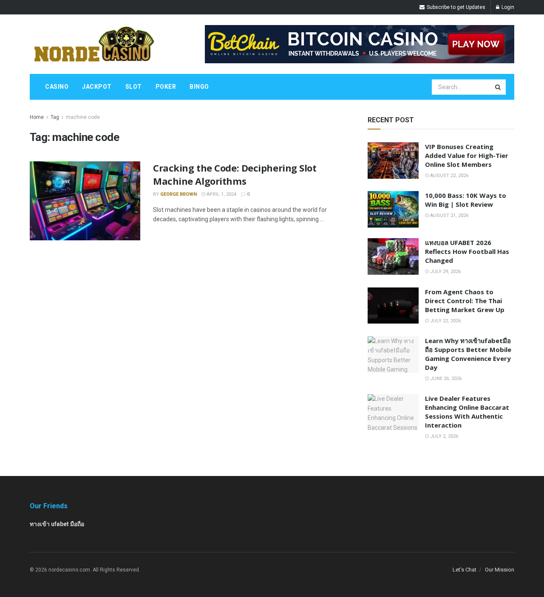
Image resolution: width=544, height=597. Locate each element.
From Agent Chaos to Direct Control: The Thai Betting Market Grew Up (464, 300)
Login (507, 7)
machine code (83, 117)
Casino (56, 86)
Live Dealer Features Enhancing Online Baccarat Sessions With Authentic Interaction (467, 411)
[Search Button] (498, 87)
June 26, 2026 (445, 378)
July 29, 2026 (445, 271)
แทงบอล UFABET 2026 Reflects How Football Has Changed (467, 251)
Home (37, 117)
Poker (166, 86)
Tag (55, 117)
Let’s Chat (464, 569)
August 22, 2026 (448, 175)
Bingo (199, 86)
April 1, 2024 (220, 194)
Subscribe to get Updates (455, 7)
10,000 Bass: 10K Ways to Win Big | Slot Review (465, 199)
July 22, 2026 (445, 321)
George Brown (178, 194)
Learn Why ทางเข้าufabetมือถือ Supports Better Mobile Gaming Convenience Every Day (468, 354)
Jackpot (97, 86)
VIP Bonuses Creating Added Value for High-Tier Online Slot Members (466, 155)
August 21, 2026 (448, 215)
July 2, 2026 (443, 436)
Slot (133, 86)
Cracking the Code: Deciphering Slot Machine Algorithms (235, 174)
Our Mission (499, 569)
